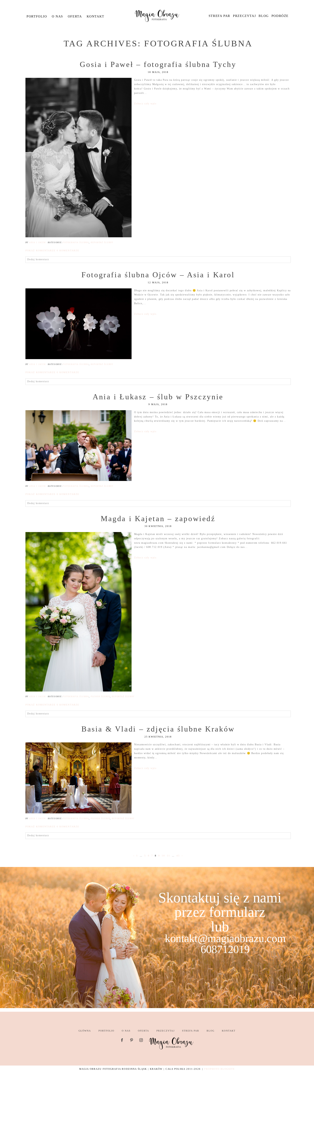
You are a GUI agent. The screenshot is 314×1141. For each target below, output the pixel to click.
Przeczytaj (244, 16)
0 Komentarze (52, 250)
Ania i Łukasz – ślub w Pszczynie (158, 397)
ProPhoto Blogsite (219, 1069)
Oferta (75, 16)
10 (163, 855)
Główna (84, 1030)
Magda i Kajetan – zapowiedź (158, 518)
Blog (264, 16)
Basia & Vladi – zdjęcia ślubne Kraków (158, 729)
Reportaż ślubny (102, 242)
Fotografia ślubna (76, 242)
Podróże (280, 16)
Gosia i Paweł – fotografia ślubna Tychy (158, 64)
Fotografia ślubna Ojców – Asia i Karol (158, 275)
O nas (57, 16)
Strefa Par (219, 16)
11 (168, 855)
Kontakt (95, 16)
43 (178, 855)
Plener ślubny (100, 696)
